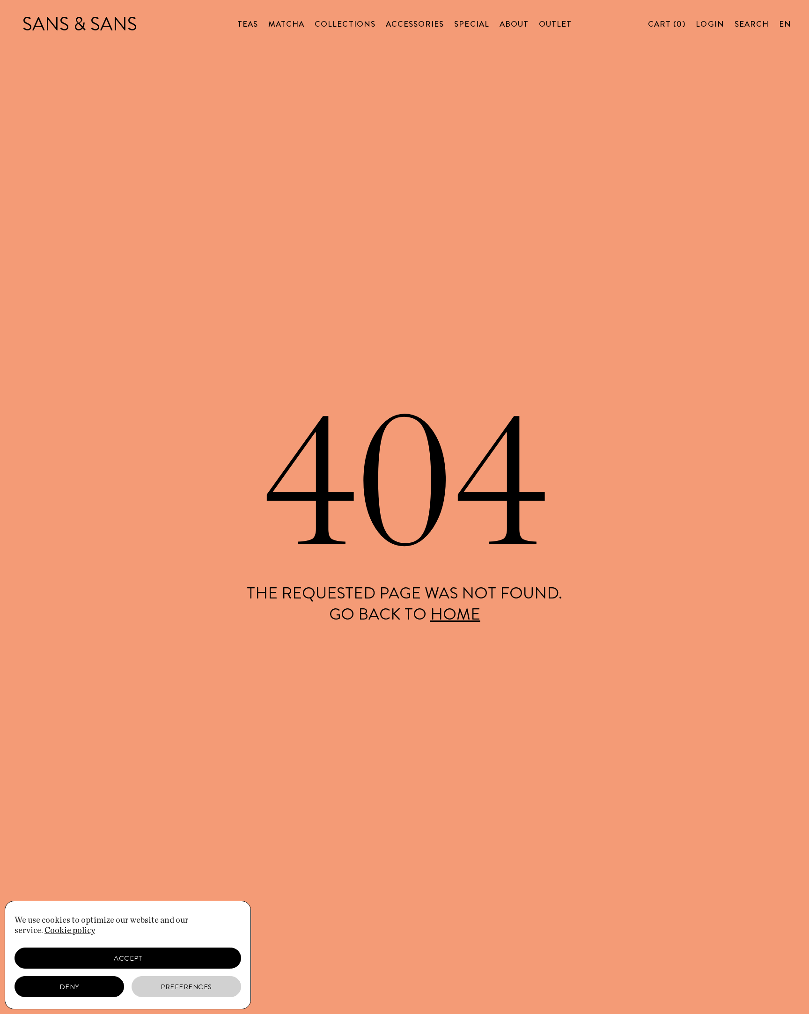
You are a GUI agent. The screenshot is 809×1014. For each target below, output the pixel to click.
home (455, 614)
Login (710, 23)
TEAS (247, 23)
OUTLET (555, 23)
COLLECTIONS (345, 23)
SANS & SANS (79, 24)
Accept (128, 958)
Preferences (186, 987)
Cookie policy (69, 930)
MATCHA (286, 23)
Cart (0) (666, 23)
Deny (69, 987)
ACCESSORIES (415, 23)
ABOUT (514, 23)
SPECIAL (471, 23)
